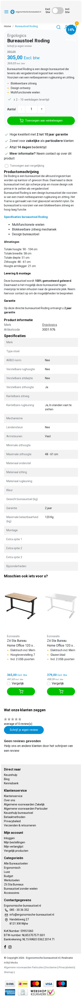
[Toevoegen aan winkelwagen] (21, 691)
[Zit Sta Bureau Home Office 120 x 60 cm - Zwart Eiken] (21, 605)
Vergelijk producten (16, 850)
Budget (8, 876)
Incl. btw (67, 11)
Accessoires (11, 892)
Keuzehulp (10, 774)
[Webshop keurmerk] (43, 992)
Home (7, 26)
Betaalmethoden (14, 817)
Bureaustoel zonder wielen (21, 888)
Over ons (9, 800)
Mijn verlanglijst (13, 846)
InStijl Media (11, 962)
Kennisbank (11, 783)
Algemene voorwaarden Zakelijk (24, 804)
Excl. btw (48, 11)
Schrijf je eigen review (19, 46)
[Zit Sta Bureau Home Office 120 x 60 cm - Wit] (61, 605)
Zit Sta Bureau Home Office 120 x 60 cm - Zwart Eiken (21, 643)
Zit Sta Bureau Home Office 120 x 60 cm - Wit (60, 643)
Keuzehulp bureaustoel (18, 812)
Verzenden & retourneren (20, 825)
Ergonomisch (12, 867)
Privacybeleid (12, 821)
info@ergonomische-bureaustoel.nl (32, 914)
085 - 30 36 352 (19, 909)
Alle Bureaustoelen (16, 863)
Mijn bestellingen (14, 842)
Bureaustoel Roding (26, 26)
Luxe (7, 871)
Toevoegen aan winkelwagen (43, 120)
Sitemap (8, 972)
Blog (7, 779)
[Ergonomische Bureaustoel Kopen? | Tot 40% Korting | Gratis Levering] (25, 12)
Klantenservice (13, 796)
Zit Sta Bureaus (13, 884)
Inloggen (9, 838)
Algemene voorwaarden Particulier (26, 808)
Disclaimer (51, 967)
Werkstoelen (12, 880)
